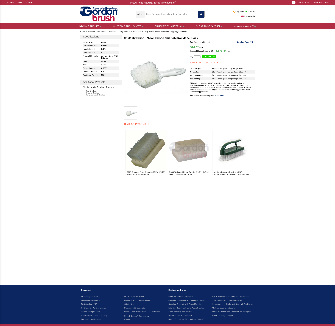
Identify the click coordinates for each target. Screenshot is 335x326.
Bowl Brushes (91, 91)
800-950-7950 (321, 2)
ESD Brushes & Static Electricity (94, 315)
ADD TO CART (209, 57)
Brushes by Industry (89, 296)
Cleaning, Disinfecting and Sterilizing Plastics (186, 300)
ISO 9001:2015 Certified (19, 2)
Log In (238, 12)
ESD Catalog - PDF (89, 304)
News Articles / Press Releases (137, 300)
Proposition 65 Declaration (135, 308)
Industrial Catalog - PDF (91, 300)
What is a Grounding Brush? (223, 308)
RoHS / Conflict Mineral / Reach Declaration (142, 312)
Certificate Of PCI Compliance (93, 308)
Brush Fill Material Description (180, 296)
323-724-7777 (304, 2)
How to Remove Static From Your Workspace (230, 296)
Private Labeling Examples (223, 315)
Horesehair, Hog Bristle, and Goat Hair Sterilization (232, 304)
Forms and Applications (90, 319)
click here (219, 95)
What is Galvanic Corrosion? (180, 315)
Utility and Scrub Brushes (95, 95)
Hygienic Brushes (92, 93)
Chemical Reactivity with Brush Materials (185, 304)
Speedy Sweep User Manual (136, 315)
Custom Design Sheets (90, 312)
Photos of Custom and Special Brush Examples (231, 312)
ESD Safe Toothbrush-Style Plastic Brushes (186, 308)
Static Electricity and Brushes (180, 312)
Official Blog (129, 304)
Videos (127, 320)
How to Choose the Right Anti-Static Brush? (186, 319)
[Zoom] (156, 73)
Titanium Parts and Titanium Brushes (227, 300)
